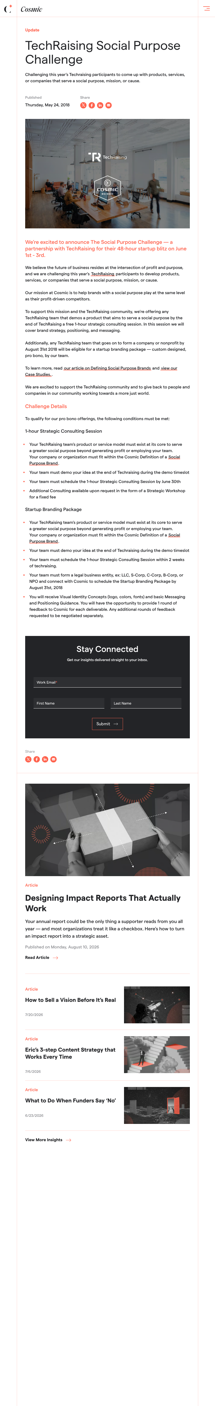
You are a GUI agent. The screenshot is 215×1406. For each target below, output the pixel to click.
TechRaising (102, 274)
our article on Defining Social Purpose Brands (107, 368)
